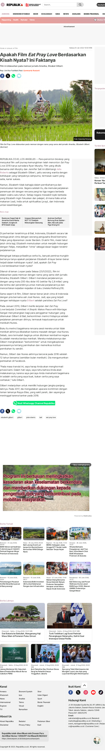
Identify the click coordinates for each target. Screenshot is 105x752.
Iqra (20, 695)
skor (35, 14)
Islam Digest (43, 695)
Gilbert (30, 300)
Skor (39, 691)
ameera (5, 14)
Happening (6, 20)
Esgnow (3, 706)
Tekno (32, 20)
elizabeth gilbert (7, 417)
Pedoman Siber (44, 721)
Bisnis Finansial (91, 14)
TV (1, 709)
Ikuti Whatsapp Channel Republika (36, 403)
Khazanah (4, 695)
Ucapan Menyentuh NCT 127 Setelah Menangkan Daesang (34, 220)
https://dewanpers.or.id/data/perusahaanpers (21, 738)
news (66, 14)
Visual (21, 706)
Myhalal (24, 20)
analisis (76, 14)
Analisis (22, 699)
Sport (40, 699)
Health (16, 20)
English (40, 706)
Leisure (10, 48)
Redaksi (22, 721)
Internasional (5, 702)
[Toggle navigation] (2, 5)
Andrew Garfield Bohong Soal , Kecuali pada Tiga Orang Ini (56, 221)
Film (16, 48)
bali (40, 417)
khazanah (46, 14)
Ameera (3, 691)
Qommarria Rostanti (31, 70)
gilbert (19, 417)
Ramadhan (23, 709)
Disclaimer (4, 725)
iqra (57, 14)
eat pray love (51, 417)
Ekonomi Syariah (21, 14)
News (2, 699)
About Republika (7, 721)
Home (2, 48)
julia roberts (30, 417)
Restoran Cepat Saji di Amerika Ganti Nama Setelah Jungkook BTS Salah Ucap (11, 221)
